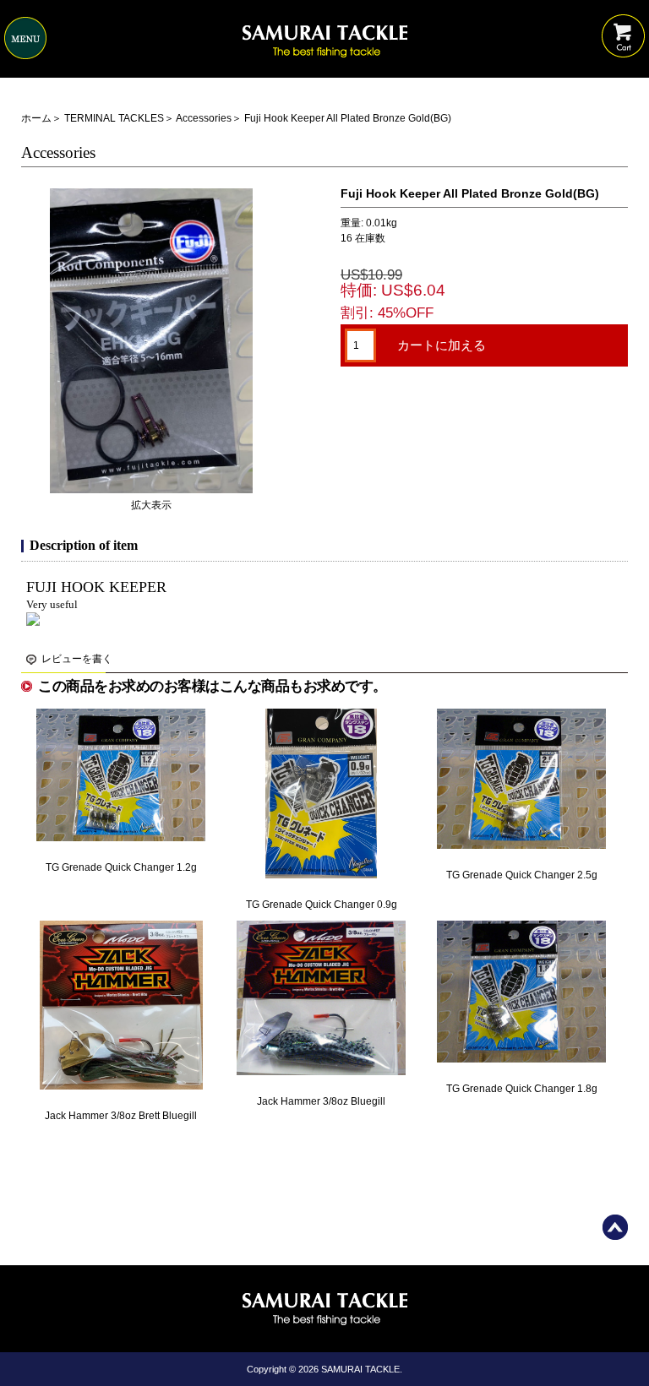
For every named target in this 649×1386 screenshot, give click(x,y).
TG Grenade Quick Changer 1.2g (121, 867)
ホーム (36, 118)
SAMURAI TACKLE (360, 1369)
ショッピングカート (623, 23)
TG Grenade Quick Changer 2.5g (521, 875)
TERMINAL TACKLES (114, 118)
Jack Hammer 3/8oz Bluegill (321, 1101)
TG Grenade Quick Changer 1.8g (521, 1089)
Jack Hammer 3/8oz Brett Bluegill (121, 1116)
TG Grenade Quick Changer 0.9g (321, 904)
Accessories (204, 118)
